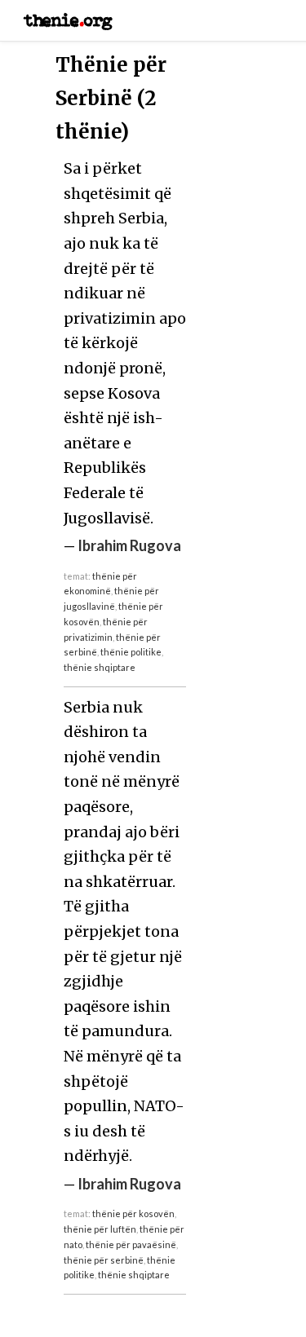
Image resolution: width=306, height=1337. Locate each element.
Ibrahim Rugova (129, 545)
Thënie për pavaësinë (131, 1244)
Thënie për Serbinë (104, 1260)
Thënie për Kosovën (133, 1213)
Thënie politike (131, 651)
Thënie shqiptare (99, 667)
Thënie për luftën (100, 1229)
